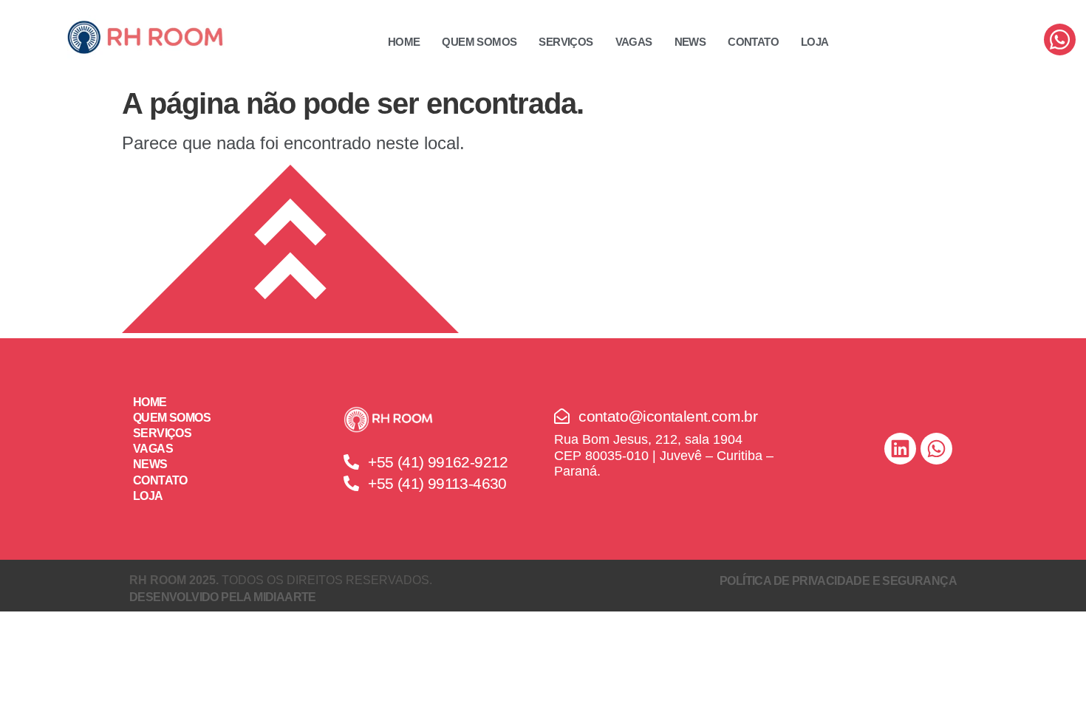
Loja (815, 41)
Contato (753, 41)
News (690, 41)
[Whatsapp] (1060, 39)
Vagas (633, 41)
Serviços (565, 41)
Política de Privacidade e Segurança (838, 581)
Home (404, 41)
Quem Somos (479, 41)
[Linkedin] (900, 449)
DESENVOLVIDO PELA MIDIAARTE (222, 597)
